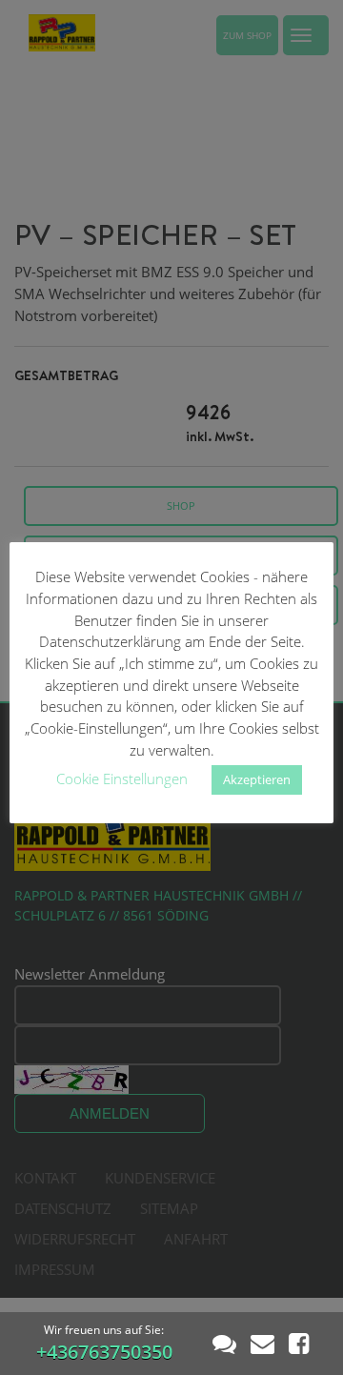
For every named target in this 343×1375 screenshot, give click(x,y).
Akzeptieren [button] (257, 779)
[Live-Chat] (224, 1342)
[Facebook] (299, 1342)
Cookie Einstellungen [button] (122, 778)
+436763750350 (104, 1352)
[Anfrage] (262, 1342)
